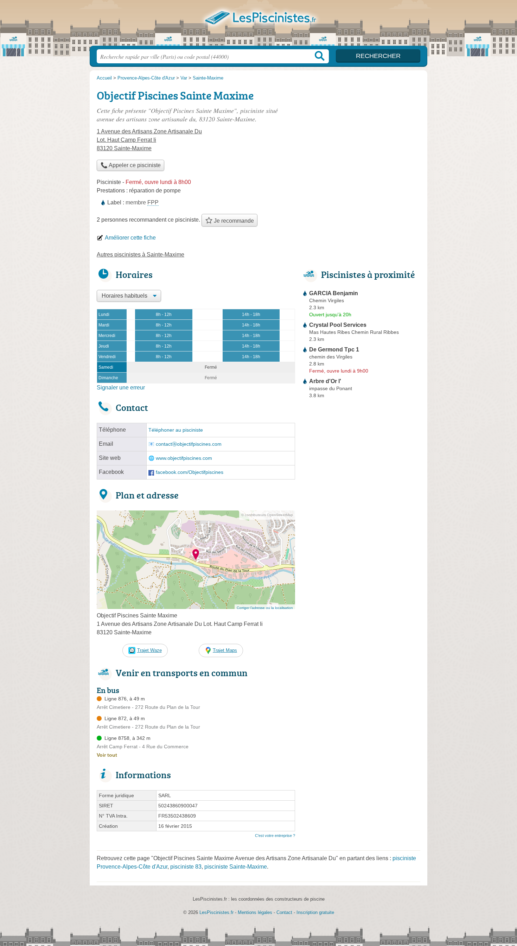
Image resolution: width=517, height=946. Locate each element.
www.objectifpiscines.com (184, 458)
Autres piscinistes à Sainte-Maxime (140, 255)
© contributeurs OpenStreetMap (267, 515)
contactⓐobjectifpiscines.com (189, 444)
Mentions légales (255, 912)
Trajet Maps (225, 650)
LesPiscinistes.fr (258, 25)
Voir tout (107, 755)
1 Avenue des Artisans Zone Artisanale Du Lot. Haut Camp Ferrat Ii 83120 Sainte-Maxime (149, 139)
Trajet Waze (149, 650)
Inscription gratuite (315, 912)
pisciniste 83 (186, 867)
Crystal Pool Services (337, 325)
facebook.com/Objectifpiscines (189, 472)
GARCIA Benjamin (333, 293)
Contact (284, 912)
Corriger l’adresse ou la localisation (265, 608)
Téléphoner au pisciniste (175, 430)
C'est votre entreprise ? (275, 835)
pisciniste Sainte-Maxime (235, 867)
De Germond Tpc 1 (334, 350)
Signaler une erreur (121, 388)
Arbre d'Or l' (325, 381)
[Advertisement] (361, 136)
